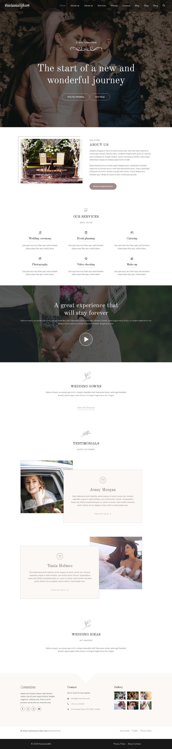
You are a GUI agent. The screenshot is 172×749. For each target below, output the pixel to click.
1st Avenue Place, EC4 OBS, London (85, 709)
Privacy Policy (119, 744)
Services (102, 6)
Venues (114, 6)
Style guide (125, 730)
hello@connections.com (80, 698)
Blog (137, 6)
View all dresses (86, 407)
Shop (155, 6)
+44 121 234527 (77, 704)
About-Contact (134, 744)
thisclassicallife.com (17, 6)
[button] (163, 5)
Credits (135, 730)
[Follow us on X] (28, 709)
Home (63, 6)
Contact (126, 6)
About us (74, 6)
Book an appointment (103, 186)
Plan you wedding (76, 97)
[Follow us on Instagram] (33, 709)
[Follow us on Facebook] (22, 709)
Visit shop (100, 97)
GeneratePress (54, 731)
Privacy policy (146, 730)
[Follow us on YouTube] (39, 709)
